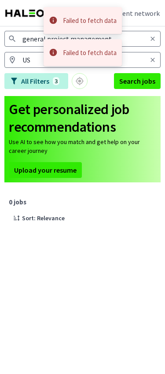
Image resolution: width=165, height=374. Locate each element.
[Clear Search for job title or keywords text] (153, 39)
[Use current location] (80, 81)
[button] (39, 218)
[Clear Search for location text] (153, 60)
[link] (29, 13)
